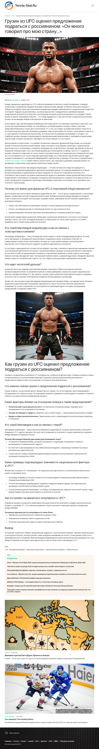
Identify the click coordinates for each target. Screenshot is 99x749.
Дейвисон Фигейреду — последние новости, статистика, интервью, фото (49, 582)
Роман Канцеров (9, 716)
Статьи (16, 741)
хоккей (30, 741)
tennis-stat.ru (14, 733)
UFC (13, 15)
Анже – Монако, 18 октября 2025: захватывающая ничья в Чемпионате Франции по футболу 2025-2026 (49, 563)
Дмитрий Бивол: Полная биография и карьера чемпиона (49, 578)
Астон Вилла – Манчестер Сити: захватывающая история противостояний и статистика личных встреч (49, 574)
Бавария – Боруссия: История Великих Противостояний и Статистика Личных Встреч (49, 586)
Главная (7, 15)
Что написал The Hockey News (49, 694)
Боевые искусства (72, 549)
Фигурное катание (67, 741)
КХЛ (50, 741)
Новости (7, 652)
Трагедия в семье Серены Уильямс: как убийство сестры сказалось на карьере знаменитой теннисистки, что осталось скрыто (49, 591)
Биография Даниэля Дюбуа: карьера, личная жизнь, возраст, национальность (49, 570)
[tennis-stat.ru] (9, 5)
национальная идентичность (35, 549)
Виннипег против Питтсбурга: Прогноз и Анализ (49, 630)
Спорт (23, 741)
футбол (44, 741)
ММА (56, 741)
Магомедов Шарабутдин (17, 549)
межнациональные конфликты (55, 549)
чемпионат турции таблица (16, 161)
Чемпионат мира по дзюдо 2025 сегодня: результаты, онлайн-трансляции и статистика (49, 566)
